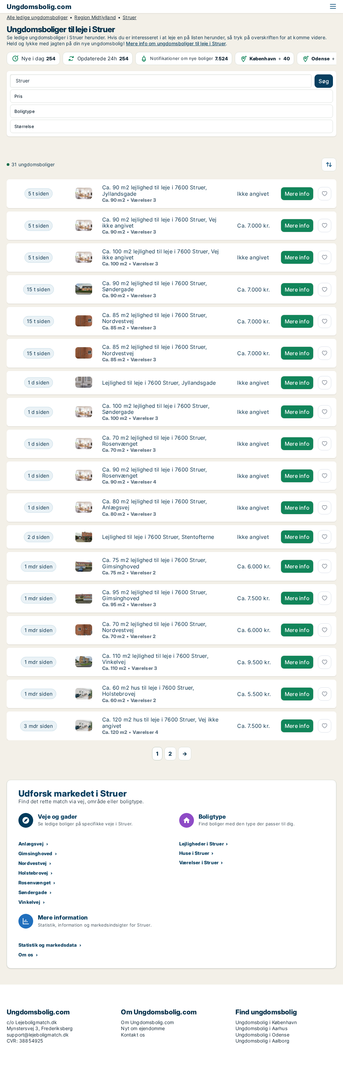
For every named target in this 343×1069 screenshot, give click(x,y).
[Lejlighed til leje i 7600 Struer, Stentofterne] (254, 537)
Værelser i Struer (199, 862)
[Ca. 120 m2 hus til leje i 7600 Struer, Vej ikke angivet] (254, 725)
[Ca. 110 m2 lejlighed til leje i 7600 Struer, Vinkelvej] (254, 662)
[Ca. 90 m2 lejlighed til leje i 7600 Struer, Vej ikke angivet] (254, 225)
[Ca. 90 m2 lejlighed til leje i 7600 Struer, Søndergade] (254, 289)
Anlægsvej (31, 843)
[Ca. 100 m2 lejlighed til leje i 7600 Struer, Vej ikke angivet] (254, 257)
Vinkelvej (29, 902)
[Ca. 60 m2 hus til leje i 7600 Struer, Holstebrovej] (254, 694)
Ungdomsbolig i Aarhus (261, 1028)
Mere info (297, 193)
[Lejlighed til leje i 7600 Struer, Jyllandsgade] (254, 382)
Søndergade (32, 892)
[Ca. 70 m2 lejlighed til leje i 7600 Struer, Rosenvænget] (254, 444)
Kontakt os (133, 1034)
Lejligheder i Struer (201, 843)
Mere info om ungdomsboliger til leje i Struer (176, 43)
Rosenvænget (34, 882)
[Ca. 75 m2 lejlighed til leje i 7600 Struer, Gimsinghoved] (254, 566)
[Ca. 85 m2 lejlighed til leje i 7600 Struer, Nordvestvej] (254, 321)
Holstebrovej (33, 873)
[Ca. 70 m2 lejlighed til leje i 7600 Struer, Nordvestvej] (254, 630)
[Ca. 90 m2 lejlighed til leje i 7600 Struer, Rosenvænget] (254, 475)
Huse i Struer (194, 853)
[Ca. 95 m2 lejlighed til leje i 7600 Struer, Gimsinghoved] (254, 598)
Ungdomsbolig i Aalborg (262, 1041)
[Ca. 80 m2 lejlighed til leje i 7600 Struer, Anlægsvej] (254, 507)
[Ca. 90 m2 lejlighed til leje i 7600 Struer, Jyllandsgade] (254, 193)
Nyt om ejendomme (143, 1028)
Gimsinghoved (35, 853)
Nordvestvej (32, 863)
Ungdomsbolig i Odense (262, 1034)
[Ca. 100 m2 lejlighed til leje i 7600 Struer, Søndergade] (254, 412)
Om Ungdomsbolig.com (147, 1022)
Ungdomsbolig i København (266, 1022)
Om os (25, 954)
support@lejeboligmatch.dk (38, 1034)
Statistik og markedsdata (47, 945)
